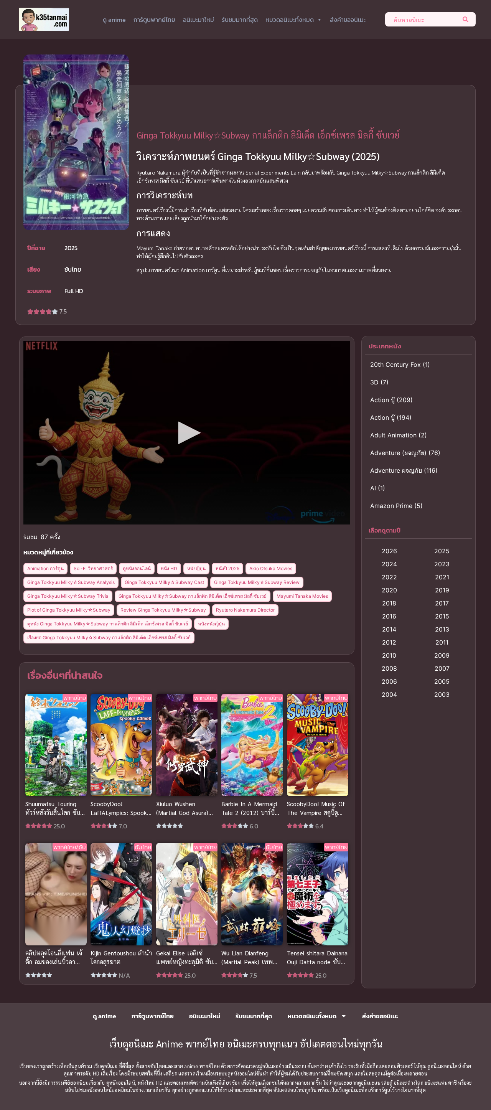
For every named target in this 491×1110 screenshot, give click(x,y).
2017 (442, 603)
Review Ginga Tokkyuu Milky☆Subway (163, 610)
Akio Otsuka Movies (270, 568)
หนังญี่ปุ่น (196, 568)
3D (374, 382)
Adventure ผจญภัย (396, 470)
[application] (186, 432)
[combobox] (421, 19)
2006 (389, 681)
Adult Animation (393, 435)
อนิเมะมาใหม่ (198, 19)
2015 (442, 616)
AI (373, 488)
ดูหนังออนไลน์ (137, 568)
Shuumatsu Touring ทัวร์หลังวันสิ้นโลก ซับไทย (52, 813)
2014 (389, 629)
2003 (442, 694)
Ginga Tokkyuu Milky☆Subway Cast (164, 582)
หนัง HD (169, 568)
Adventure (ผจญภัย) (398, 453)
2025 (442, 551)
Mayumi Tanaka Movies (302, 596)
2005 (442, 681)
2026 (389, 551)
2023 (442, 564)
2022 (389, 577)
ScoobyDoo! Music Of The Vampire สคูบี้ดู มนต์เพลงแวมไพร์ (316, 813)
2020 (389, 590)
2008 (389, 668)
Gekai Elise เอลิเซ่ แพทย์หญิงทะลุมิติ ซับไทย (184, 962)
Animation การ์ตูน (45, 568)
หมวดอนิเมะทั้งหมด (289, 19)
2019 (442, 590)
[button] (187, 433)
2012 (389, 642)
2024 (389, 564)
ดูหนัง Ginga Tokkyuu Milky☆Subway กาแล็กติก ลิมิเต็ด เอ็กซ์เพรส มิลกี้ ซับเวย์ (107, 624)
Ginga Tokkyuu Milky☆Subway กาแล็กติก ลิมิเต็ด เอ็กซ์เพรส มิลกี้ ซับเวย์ (193, 596)
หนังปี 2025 (227, 568)
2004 (389, 694)
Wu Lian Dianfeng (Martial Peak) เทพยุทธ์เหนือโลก (247, 962)
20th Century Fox (395, 364)
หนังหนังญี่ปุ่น (211, 624)
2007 (442, 668)
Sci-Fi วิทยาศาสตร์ (93, 568)
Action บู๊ (382, 400)
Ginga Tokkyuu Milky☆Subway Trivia (68, 596)
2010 (389, 655)
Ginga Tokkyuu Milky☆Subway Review (257, 582)
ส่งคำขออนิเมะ (348, 19)
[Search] (467, 19)
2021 (442, 577)
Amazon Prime (391, 506)
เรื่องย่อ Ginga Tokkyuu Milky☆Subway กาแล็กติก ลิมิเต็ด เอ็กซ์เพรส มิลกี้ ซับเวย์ (109, 637)
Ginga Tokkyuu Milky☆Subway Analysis (71, 582)
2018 (389, 603)
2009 (442, 655)
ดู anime (114, 19)
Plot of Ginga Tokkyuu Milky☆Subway (68, 610)
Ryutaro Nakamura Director (245, 610)
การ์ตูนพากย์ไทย (154, 19)
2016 (389, 616)
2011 (441, 642)
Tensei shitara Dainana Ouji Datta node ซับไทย (317, 962)
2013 (442, 629)
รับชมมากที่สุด (240, 19)
